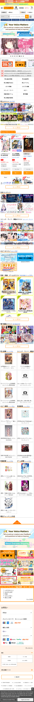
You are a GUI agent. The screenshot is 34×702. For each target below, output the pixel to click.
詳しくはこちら (29, 648)
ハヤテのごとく (9, 590)
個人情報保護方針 (19, 685)
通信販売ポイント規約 (28, 682)
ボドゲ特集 (8, 86)
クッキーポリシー (29, 685)
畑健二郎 (22, 20)
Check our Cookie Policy (9, 699)
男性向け (23, 12)
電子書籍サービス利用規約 (7, 685)
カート (6, 173)
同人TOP (12, 101)
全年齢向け (4, 12)
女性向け (30, 12)
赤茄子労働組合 (27, 156)
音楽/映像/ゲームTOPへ (26, 275)
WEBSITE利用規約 (6, 682)
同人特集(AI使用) (8, 98)
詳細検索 (30, 16)
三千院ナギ (3, 166)
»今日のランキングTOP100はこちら (10, 134)
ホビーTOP (14, 251)
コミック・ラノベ (8, 90)
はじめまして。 (5, 157)
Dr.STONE (26, 163)
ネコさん (15, 166)
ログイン (27, 8)
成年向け (11, 12)
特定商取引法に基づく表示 (9, 688)
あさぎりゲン (27, 164)
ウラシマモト (8, 595)
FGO (6, 594)
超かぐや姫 (8, 597)
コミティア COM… (6, 20)
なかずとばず (15, 157)
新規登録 (21, 8)
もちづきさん (15, 20)
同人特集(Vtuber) (8, 83)
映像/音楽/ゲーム (8, 94)
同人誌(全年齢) (8, 79)
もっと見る (10, 351)
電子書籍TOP (16, 324)
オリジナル (3, 164)
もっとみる (29, 599)
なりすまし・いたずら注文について (24, 688)
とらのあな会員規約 (17, 682)
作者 (20, 164)
